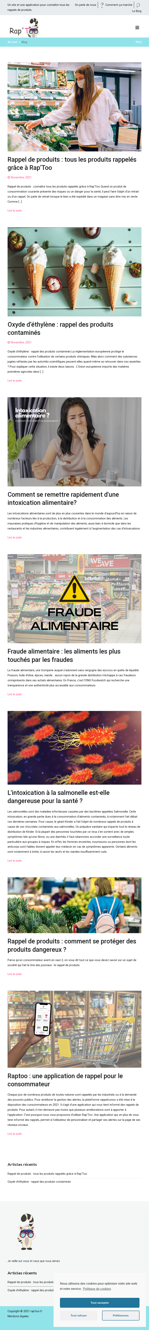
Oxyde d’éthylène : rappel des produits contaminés (39, 1181)
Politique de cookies (97, 1288)
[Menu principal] (137, 27)
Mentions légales (18, 1316)
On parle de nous (86, 5)
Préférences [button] (121, 1315)
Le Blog (136, 11)
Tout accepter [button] (100, 1302)
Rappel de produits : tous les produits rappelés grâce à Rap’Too (47, 1173)
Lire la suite (15, 210)
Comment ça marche (118, 5)
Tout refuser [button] (79, 1315)
